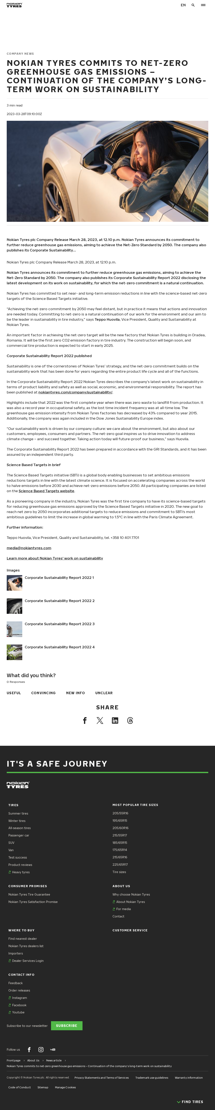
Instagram (19, 998)
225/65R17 (120, 864)
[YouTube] (53, 1049)
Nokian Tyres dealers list (25, 946)
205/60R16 (120, 828)
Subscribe (66, 1026)
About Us (121, 886)
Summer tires (18, 813)
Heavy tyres (21, 872)
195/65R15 (120, 820)
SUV (11, 842)
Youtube (18, 1012)
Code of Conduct (19, 1087)
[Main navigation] (203, 5)
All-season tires (19, 828)
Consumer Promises (27, 886)
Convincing (43, 693)
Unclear (104, 693)
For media (123, 909)
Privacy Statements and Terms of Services (102, 1077)
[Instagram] (41, 1049)
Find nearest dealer (22, 938)
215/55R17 (120, 835)
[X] (100, 720)
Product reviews (20, 865)
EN (183, 5)
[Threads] (130, 720)
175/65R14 (120, 850)
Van (11, 850)
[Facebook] (85, 720)
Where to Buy (21, 930)
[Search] (193, 5)
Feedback (15, 983)
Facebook (19, 1005)
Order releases (19, 990)
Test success (17, 857)
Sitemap (43, 1087)
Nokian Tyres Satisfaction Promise (33, 902)
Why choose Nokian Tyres (131, 894)
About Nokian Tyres (130, 902)
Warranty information (189, 1077)
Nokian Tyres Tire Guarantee (29, 894)
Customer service (130, 930)
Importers (15, 953)
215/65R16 (120, 857)
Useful (14, 693)
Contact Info (21, 974)
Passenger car (18, 835)
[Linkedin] (115, 720)
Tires (13, 805)
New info (75, 693)
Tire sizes (119, 872)
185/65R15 (120, 842)
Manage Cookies (65, 1087)
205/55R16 (120, 813)
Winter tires (16, 821)
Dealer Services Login (28, 960)
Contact (118, 916)
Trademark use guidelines (151, 1077)
